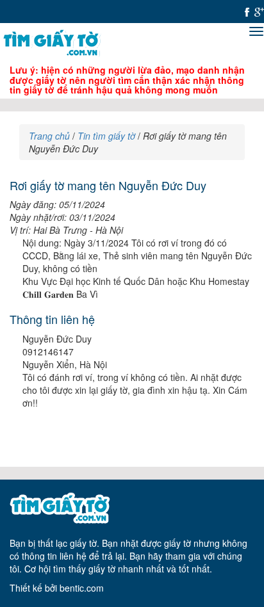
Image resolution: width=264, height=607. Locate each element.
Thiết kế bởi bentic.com (57, 587)
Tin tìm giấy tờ (106, 135)
